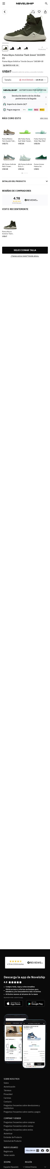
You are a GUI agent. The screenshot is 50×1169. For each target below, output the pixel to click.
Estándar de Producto (13, 1137)
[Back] (4, 11)
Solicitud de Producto (12, 1141)
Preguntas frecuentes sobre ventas (18, 1126)
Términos (7, 1090)
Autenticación (9, 1087)
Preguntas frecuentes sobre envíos (18, 1130)
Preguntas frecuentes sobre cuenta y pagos (22, 1112)
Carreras (7, 1098)
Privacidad (8, 1094)
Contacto (8, 1102)
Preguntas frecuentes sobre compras (19, 1122)
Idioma (7, 1162)
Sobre (6, 1083)
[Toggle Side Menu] (3, 3)
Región (28, 1162)
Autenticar (8, 1133)
